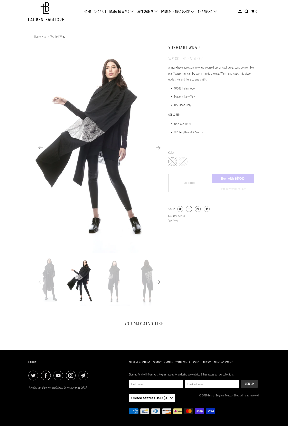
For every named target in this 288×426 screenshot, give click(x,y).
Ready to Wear (119, 12)
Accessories (145, 12)
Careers (168, 362)
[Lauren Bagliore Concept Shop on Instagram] (72, 375)
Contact (157, 362)
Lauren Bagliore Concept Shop (223, 395)
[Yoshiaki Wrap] (99, 147)
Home (87, 12)
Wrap (175, 220)
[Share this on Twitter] (179, 209)
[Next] (158, 147)
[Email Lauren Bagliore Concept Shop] (84, 375)
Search (196, 362)
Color (171, 153)
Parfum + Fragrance (176, 12)
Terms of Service (223, 362)
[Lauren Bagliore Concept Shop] (46, 11)
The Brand (205, 12)
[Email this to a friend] (206, 209)
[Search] (247, 11)
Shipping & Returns (139, 362)
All (45, 36)
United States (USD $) (149, 398)
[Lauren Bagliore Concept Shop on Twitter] (34, 375)
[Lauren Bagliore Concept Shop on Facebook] (47, 375)
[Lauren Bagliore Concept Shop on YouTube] (59, 375)
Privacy (207, 362)
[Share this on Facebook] (188, 209)
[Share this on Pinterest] (197, 209)
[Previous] (40, 147)
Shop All (100, 12)
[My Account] (240, 11)
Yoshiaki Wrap (184, 47)
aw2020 (182, 215)
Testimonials (183, 362)
